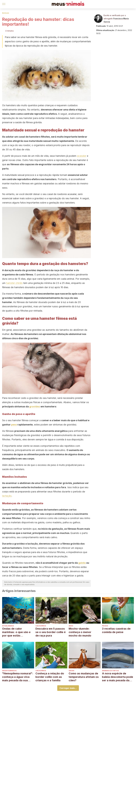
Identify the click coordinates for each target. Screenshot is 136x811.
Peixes (105, 626)
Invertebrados (9, 671)
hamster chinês (14, 283)
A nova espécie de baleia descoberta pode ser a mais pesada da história (117, 677)
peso (14, 424)
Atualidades (8, 626)
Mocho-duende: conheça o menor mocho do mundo (80, 632)
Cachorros (40, 626)
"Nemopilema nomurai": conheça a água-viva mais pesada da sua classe (17, 677)
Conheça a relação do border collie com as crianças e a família (49, 677)
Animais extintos (110, 671)
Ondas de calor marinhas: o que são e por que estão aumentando (16, 632)
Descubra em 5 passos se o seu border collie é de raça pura (50, 632)
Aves (71, 626)
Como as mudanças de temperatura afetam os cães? (84, 677)
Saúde (71, 671)
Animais (5, 13)
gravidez (34, 406)
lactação (7, 495)
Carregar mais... (68, 688)
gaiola (82, 562)
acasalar (81, 155)
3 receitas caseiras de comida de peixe (116, 630)
